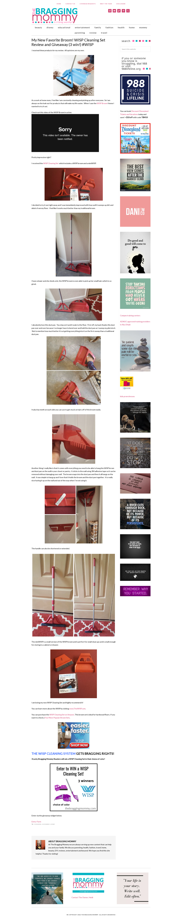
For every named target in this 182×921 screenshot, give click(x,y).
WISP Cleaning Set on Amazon (61, 714)
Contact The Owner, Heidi (82, 897)
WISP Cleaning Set (50, 163)
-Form (38, 821)
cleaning (37, 824)
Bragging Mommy (55, 15)
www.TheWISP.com (77, 708)
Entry (33, 821)
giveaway (46, 824)
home (52, 824)
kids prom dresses (127, 396)
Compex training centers (130, 315)
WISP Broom (102, 103)
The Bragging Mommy (89, 915)
